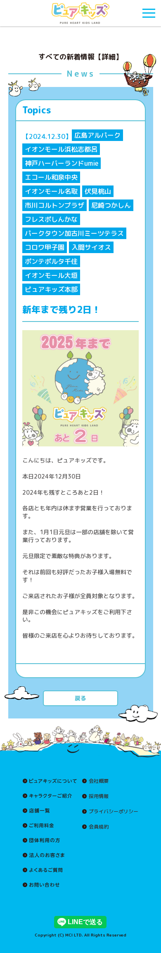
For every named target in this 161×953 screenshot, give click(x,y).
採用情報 (99, 796)
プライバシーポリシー (113, 811)
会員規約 (99, 826)
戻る (80, 698)
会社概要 (99, 781)
